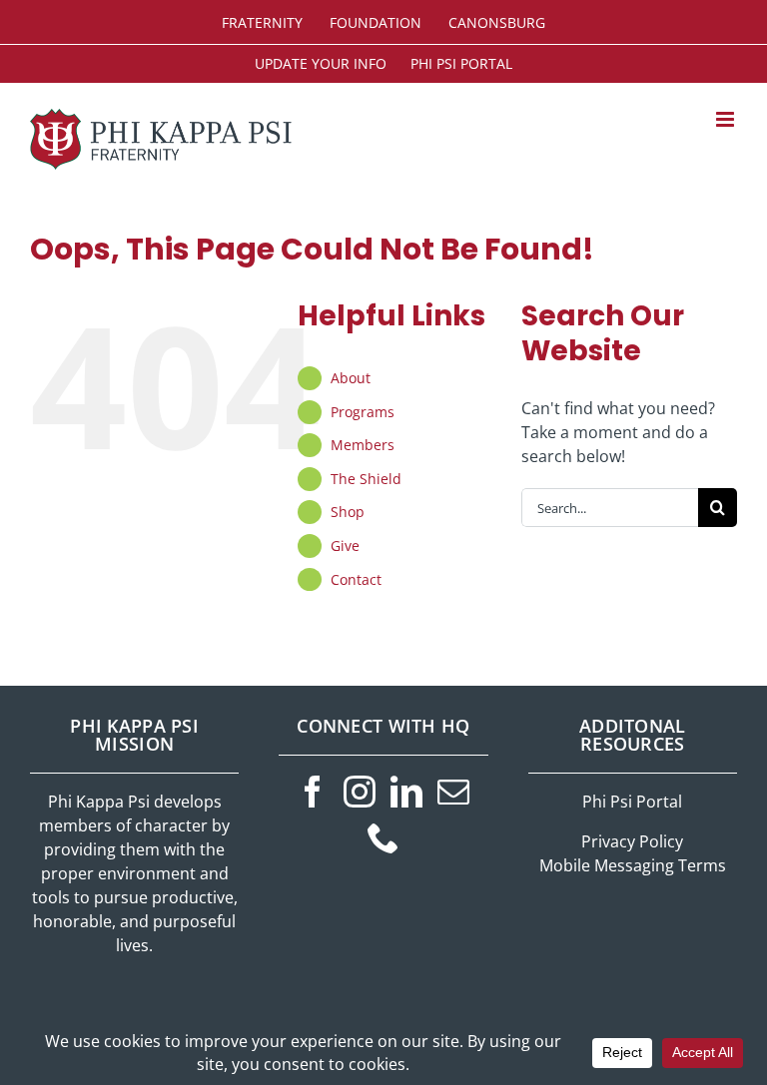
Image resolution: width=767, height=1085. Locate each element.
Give (345, 545)
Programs (362, 411)
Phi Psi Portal (632, 802)
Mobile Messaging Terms (632, 865)
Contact (356, 579)
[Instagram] (360, 792)
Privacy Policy (632, 841)
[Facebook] (313, 792)
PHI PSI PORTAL (461, 63)
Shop (348, 511)
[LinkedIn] (406, 792)
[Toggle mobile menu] (726, 119)
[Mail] (453, 792)
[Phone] (383, 837)
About (351, 377)
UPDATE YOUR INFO (320, 63)
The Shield (366, 478)
